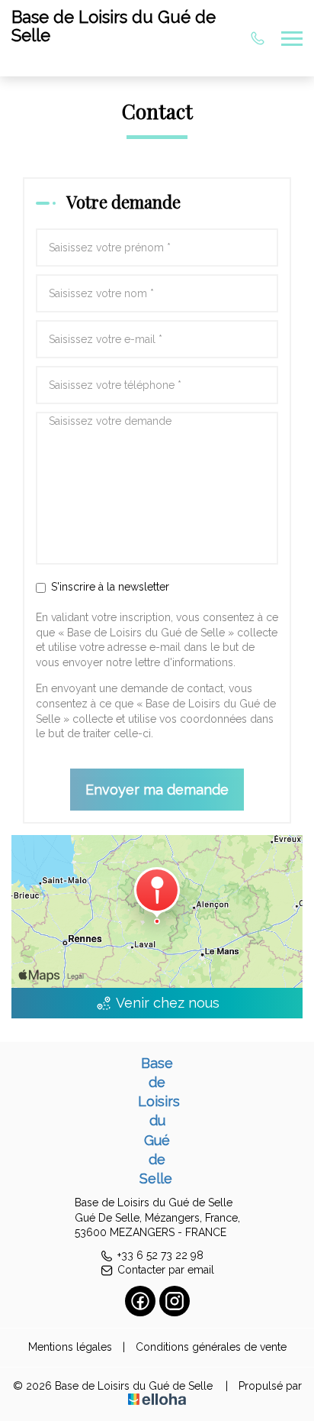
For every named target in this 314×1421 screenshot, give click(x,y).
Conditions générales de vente (211, 1347)
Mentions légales (70, 1347)
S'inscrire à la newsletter (110, 587)
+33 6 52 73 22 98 (160, 1255)
